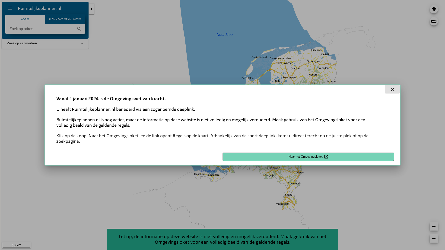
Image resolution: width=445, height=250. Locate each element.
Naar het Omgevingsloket (306, 156)
